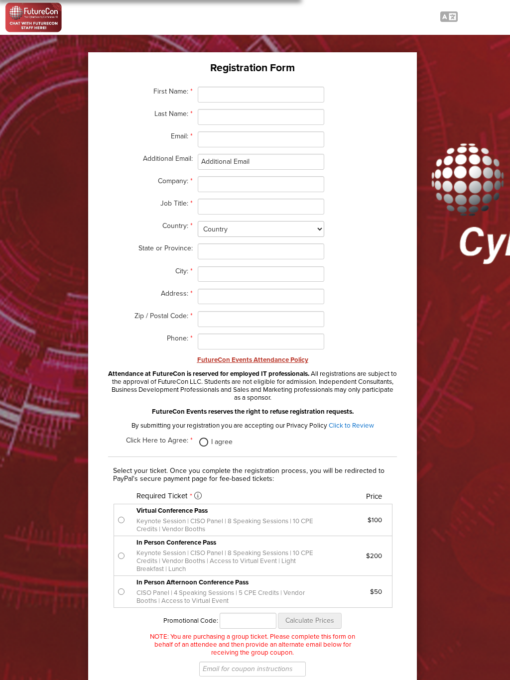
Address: (177, 293)
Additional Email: (168, 158)
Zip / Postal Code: (163, 316)
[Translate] (449, 17)
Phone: (180, 338)
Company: (175, 181)
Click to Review (351, 426)
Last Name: (173, 114)
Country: (177, 226)
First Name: (173, 91)
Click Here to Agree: (159, 440)
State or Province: (165, 248)
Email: (182, 136)
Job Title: (176, 203)
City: (184, 271)
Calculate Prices (309, 620)
